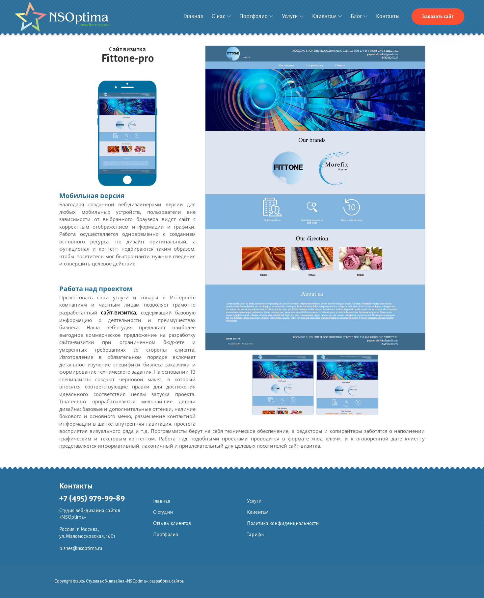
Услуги (290, 16)
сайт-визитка (118, 312)
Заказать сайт (438, 16)
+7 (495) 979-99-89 (92, 498)
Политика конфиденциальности (283, 523)
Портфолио (253, 16)
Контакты (388, 16)
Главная (193, 16)
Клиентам (324, 16)
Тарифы (255, 534)
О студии (163, 512)
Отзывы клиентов (172, 523)
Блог (356, 16)
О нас (218, 16)
